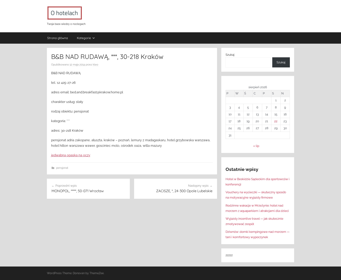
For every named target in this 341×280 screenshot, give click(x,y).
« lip (256, 146)
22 (275, 121)
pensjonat (62, 167)
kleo (95, 64)
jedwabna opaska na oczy (70, 155)
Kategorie (84, 38)
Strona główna (57, 38)
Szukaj (230, 54)
